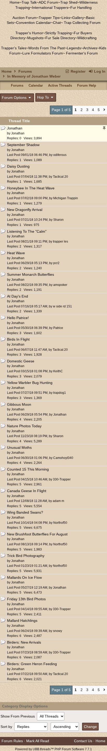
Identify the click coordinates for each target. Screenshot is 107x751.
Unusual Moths (19, 447)
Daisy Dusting (18, 166)
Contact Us (83, 741)
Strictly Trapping (58, 33)
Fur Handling (81, 7)
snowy (57, 631)
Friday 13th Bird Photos (26, 599)
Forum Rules (12, 741)
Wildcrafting (87, 38)
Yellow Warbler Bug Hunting (29, 383)
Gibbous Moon (19, 404)
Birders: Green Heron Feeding (32, 664)
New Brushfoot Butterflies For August (37, 534)
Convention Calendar (33, 22)
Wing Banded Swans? (25, 512)
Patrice (58, 328)
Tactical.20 (60, 176)
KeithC (58, 371)
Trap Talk (29, 2)
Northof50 (60, 523)
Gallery (78, 18)
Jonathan (14, 128)
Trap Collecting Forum (82, 22)
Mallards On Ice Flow (24, 577)
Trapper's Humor (29, 33)
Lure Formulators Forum (42, 53)
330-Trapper (62, 479)
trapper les (60, 241)
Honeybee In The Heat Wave (31, 188)
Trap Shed (68, 2)
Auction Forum (24, 18)
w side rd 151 (62, 306)
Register (77, 71)
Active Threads (60, 85)
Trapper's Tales (13, 48)
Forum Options (15, 97)
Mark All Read (37, 741)
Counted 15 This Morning (28, 469)
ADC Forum (48, 2)
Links (66, 18)
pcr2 (56, 263)
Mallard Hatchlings (22, 620)
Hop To (43, 97)
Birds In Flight (18, 339)
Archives (90, 48)
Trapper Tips (49, 18)
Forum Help (86, 85)
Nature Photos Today (24, 426)
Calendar (36, 85)
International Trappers (50, 7)
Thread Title (19, 121)
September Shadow (23, 145)
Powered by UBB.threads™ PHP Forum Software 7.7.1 (53, 749)
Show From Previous (18, 716)
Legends (74, 48)
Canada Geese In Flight (26, 491)
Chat (57, 22)
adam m (58, 501)
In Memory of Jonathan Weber (34, 76)
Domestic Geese (20, 361)
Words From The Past (46, 48)
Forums (25, 71)
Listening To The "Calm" (26, 231)
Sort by (7, 727)
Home (14, 2)
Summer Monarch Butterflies (30, 274)
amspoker (60, 285)
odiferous (59, 155)
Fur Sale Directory (60, 38)
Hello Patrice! (18, 318)
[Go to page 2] (104, 110)
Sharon (58, 220)
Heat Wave (16, 253)
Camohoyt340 (63, 458)
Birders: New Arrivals (24, 642)
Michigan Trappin (65, 198)
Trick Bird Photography (25, 556)
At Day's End (17, 296)
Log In (99, 71)
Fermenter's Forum (81, 53)
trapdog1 (59, 393)
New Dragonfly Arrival (24, 210)
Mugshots (35, 38)
